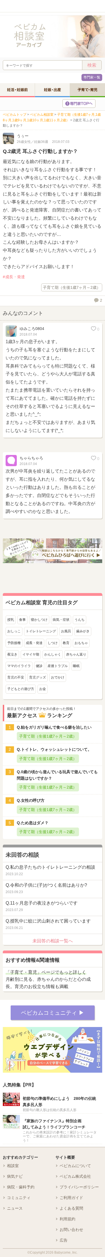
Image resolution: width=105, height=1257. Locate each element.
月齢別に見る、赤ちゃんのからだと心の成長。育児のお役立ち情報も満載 (48, 979)
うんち (79, 620)
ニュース (15, 1208)
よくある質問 (71, 1208)
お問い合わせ (71, 1229)
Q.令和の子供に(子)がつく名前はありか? (46, 885)
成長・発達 (15, 277)
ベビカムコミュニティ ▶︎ (52, 1013)
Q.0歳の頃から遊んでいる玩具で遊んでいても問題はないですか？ (57, 775)
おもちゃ (81, 643)
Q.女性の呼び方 (31, 800)
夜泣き (12, 654)
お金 (42, 689)
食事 (22, 620)
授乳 (10, 620)
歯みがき (83, 631)
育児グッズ (37, 677)
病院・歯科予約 (20, 1187)
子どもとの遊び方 (20, 689)
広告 (63, 1240)
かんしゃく (52, 654)
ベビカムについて (75, 1165)
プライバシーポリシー (79, 1187)
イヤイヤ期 (30, 654)
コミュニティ (19, 1197)
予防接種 (14, 643)
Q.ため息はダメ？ (32, 823)
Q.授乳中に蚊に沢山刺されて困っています (48, 921)
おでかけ (57, 677)
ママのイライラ (19, 666)
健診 (39, 666)
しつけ (53, 643)
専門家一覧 (91, 77)
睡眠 (76, 666)
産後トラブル (58, 666)
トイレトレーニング (41, 631)
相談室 (13, 1165)
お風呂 (66, 631)
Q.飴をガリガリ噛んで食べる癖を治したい (54, 727)
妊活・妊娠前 (17, 89)
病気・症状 (61, 620)
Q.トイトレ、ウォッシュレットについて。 (54, 749)
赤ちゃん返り (76, 654)
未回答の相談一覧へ (52, 940)
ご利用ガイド (71, 1197)
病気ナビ (15, 1176)
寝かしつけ (39, 620)
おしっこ (14, 631)
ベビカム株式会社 (75, 1176)
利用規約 (67, 1219)
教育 (66, 643)
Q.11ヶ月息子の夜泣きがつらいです (42, 903)
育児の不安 (15, 677)
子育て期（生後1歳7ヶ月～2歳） (72, 287)
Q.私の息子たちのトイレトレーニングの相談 (50, 867)
